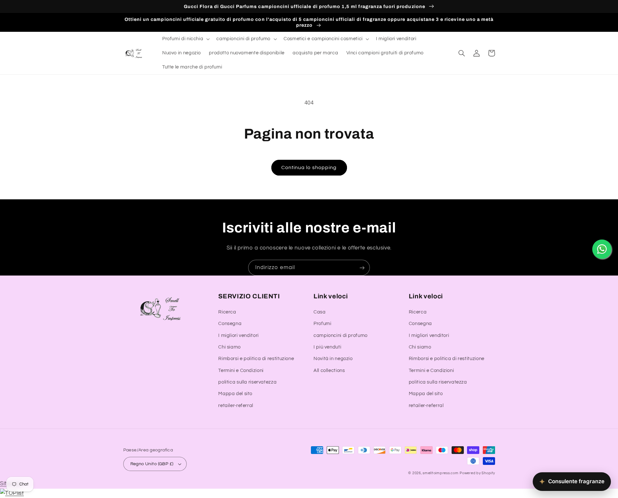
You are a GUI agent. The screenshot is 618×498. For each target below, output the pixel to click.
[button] (185, 39)
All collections (329, 370)
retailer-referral (235, 405)
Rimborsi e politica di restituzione (256, 358)
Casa (320, 312)
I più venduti (327, 347)
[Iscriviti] (362, 268)
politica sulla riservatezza (247, 382)
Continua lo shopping (309, 167)
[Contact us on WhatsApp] (602, 249)
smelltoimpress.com (440, 473)
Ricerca (227, 312)
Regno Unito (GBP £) (151, 464)
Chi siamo (229, 347)
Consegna (229, 323)
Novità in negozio (333, 358)
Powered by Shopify (477, 473)
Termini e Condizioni (241, 370)
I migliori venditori (238, 335)
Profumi (322, 323)
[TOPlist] (12, 493)
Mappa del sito (235, 393)
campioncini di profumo (341, 335)
